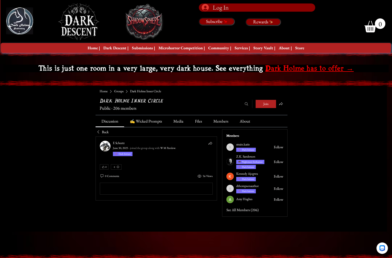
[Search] (246, 104)
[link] (109, 121)
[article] (156, 168)
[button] (116, 48)
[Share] (210, 143)
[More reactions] (116, 167)
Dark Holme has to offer (309, 68)
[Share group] (280, 103)
